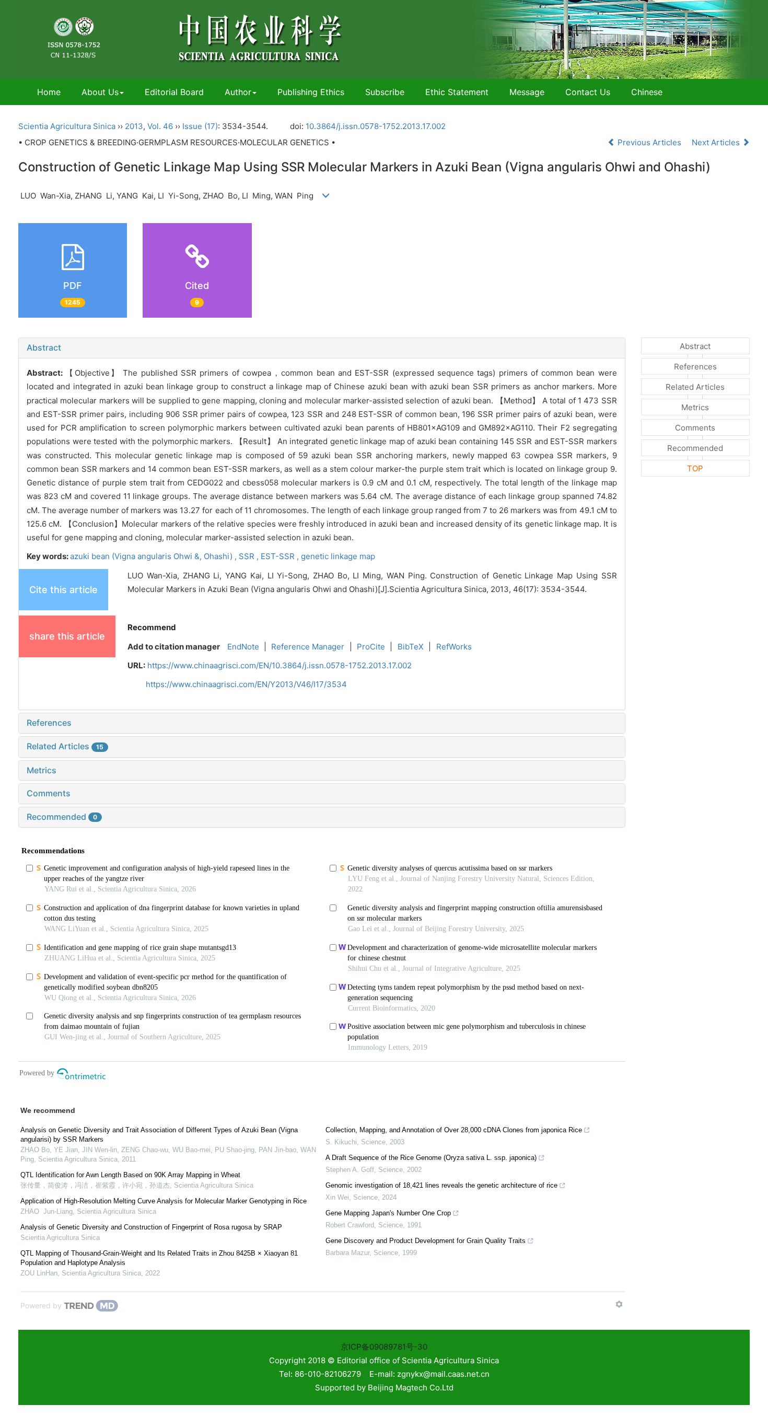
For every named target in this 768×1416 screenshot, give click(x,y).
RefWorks (454, 647)
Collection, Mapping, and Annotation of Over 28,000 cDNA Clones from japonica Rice (453, 1130)
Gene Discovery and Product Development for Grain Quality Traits (425, 1241)
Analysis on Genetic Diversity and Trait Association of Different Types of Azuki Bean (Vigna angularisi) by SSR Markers (159, 1134)
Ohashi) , (221, 556)
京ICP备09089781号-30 (384, 1347)
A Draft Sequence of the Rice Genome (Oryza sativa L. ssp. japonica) (431, 1158)
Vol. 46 (160, 126)
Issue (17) (200, 126)
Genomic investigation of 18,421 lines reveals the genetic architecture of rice (441, 1185)
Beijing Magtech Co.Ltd (410, 1387)
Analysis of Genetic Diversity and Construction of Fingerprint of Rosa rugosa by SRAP (151, 1227)
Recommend (151, 627)
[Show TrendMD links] (619, 1304)
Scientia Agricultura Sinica (66, 126)
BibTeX (411, 647)
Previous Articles (649, 142)
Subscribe (384, 92)
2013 (134, 126)
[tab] (322, 348)
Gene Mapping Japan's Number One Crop (388, 1213)
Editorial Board (174, 92)
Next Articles (717, 142)
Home (49, 92)
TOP (695, 468)
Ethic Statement (456, 92)
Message (526, 92)
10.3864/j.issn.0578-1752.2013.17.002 (376, 126)
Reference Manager (307, 647)
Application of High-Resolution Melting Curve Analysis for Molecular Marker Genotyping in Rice (163, 1201)
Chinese (646, 92)
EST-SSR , (281, 556)
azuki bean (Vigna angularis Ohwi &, (137, 556)
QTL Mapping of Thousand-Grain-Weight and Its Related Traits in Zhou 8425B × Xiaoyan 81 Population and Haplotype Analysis (159, 1258)
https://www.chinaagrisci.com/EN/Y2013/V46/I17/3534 (246, 684)
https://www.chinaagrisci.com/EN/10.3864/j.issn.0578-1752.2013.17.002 (279, 665)
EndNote (243, 647)
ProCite (371, 647)
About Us (100, 92)
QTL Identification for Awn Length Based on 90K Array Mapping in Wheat (130, 1175)
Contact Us (587, 92)
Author (238, 92)
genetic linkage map (338, 556)
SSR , (250, 556)
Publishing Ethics (310, 92)
